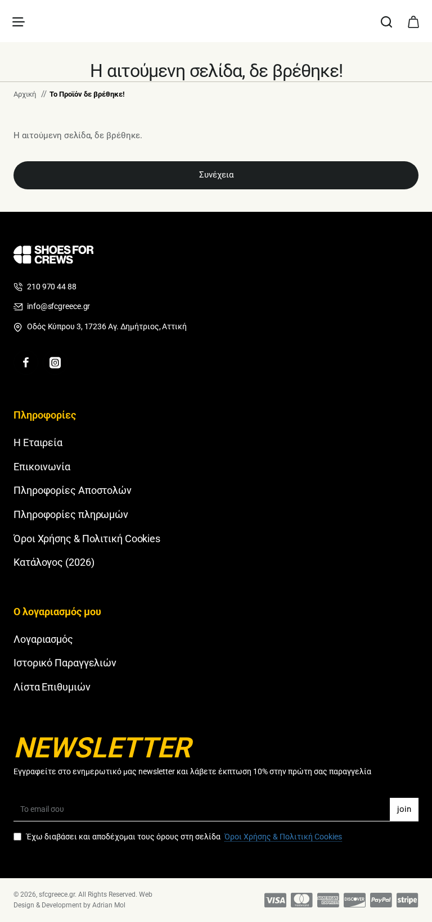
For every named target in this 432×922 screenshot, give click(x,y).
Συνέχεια (216, 175)
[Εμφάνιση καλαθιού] (413, 21)
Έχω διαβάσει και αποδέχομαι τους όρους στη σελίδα (183, 836)
